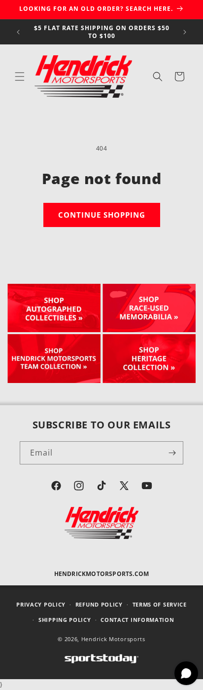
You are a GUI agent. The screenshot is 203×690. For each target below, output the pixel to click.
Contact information (137, 619)
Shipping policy (64, 619)
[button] (20, 76)
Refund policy (99, 604)
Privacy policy (41, 604)
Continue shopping (101, 215)
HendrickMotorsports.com (101, 574)
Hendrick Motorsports (113, 639)
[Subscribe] (172, 452)
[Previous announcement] (18, 32)
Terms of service (160, 604)
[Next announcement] (185, 32)
